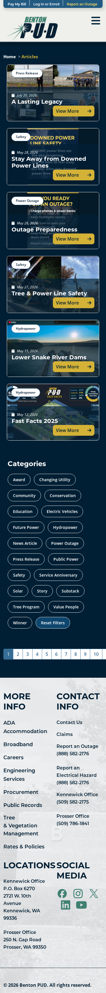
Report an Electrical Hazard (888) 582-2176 (77, 775)
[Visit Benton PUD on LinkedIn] (66, 905)
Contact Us (69, 723)
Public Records (22, 805)
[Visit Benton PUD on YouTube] (81, 905)
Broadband (18, 745)
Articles (29, 56)
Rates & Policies (23, 847)
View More (67, 111)
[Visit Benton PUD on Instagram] (78, 893)
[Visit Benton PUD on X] (93, 893)
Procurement (20, 792)
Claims (65, 735)
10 (96, 654)
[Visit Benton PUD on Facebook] (63, 893)
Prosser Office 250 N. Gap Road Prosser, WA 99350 (24, 940)
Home (9, 56)
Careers (13, 758)
